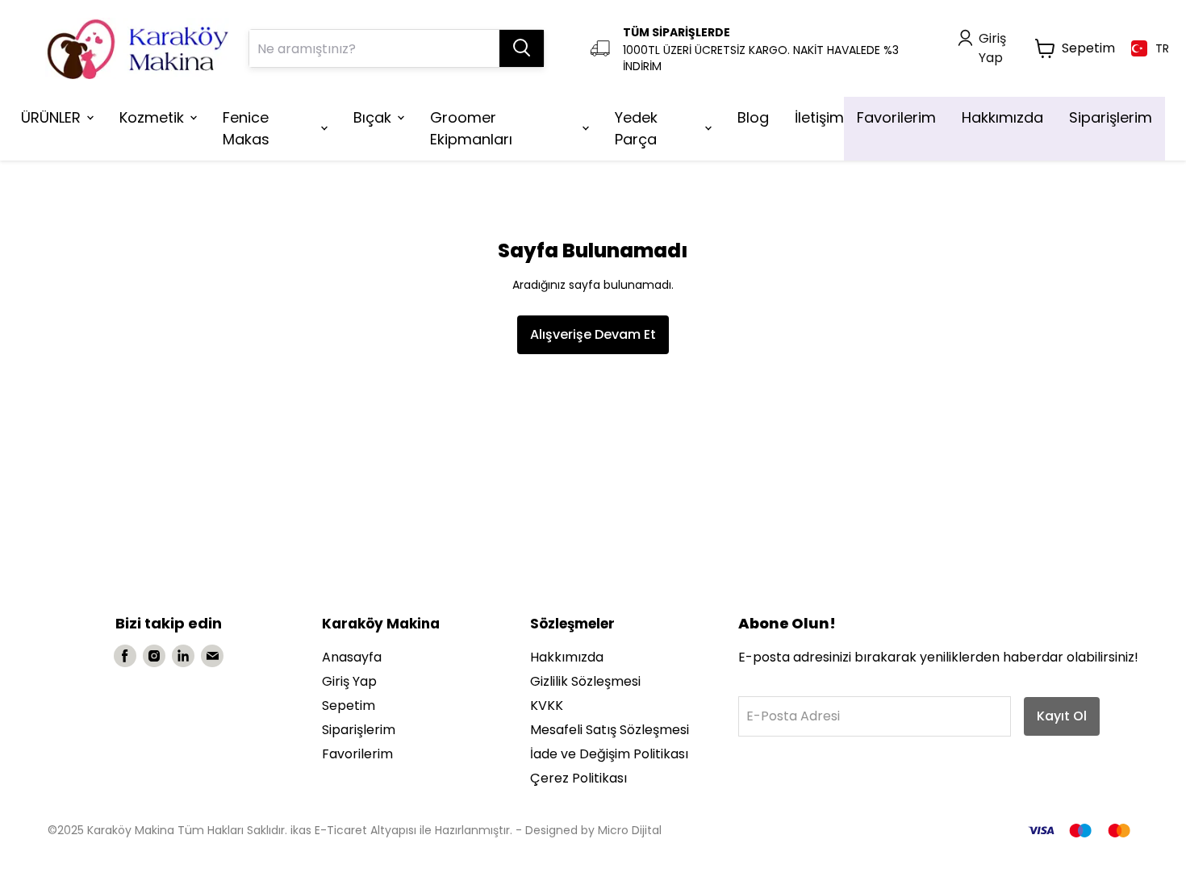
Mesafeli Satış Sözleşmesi (609, 729)
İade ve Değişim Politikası (609, 754)
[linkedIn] (183, 656)
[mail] (212, 656)
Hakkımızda (566, 657)
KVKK (546, 705)
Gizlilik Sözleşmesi (585, 681)
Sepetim (348, 705)
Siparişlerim (358, 729)
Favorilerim (357, 754)
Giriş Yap (349, 681)
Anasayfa (352, 657)
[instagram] (154, 656)
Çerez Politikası (578, 778)
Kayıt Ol (1062, 716)
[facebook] (125, 656)
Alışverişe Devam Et (593, 334)
